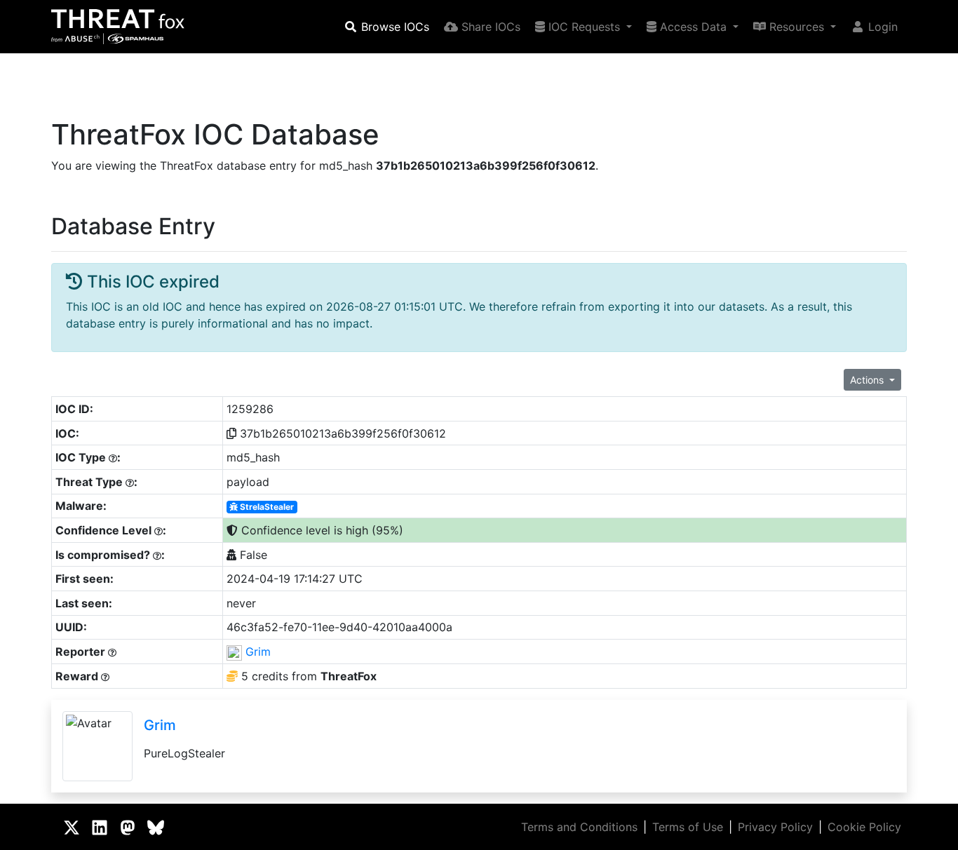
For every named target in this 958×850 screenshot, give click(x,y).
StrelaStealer (266, 506)
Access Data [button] (693, 27)
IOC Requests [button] (584, 27)
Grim (258, 652)
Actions (868, 380)
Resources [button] (797, 27)
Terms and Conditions (579, 827)
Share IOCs (489, 27)
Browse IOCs (393, 27)
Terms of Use (687, 827)
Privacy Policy (775, 827)
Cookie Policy (864, 827)
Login (881, 27)
